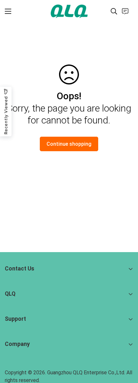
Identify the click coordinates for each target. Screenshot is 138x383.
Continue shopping (69, 144)
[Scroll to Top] (126, 348)
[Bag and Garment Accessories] (69, 11)
